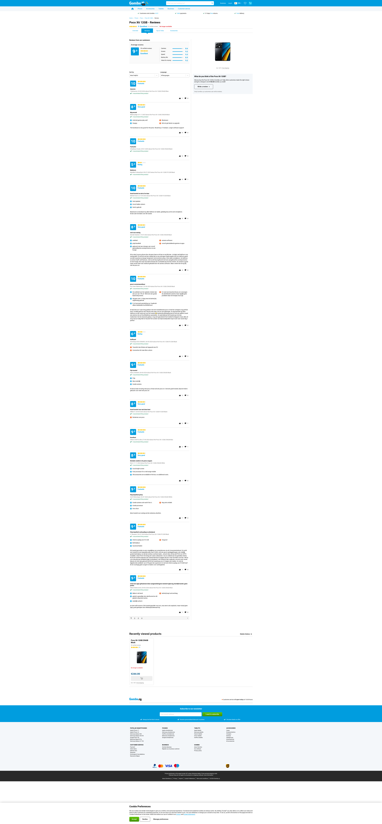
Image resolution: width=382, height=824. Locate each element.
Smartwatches (230, 739)
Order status (133, 749)
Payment (132, 747)
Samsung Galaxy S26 (136, 734)
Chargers (228, 734)
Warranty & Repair (135, 756)
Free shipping (225, 68)
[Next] (187, 618)
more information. (208, 775)
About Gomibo (198, 747)
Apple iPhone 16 (134, 732)
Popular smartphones (138, 728)
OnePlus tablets (198, 737)
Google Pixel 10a (134, 737)
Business (171, 9)
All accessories (230, 741)
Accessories (150, 9)
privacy (178, 814)
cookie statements (189, 814)
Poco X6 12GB (149, 18)
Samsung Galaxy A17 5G (137, 741)
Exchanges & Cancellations (137, 754)
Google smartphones (167, 737)
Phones (165, 728)
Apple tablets (197, 730)
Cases (228, 730)
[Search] (212, 3)
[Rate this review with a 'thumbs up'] (179, 98)
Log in (230, 3)
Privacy (175, 778)
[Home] (132, 8)
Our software (197, 749)
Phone (140, 9)
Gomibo (197, 745)
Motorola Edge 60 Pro (136, 739)
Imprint (181, 778)
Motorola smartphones (168, 735)
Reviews (157, 18)
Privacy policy (198, 750)
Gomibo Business (167, 747)
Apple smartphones (167, 730)
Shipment (132, 752)
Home (131, 18)
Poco (141, 18)
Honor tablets (198, 735)
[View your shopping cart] (250, 3)
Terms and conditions (202, 778)
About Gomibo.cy (167, 778)
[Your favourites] (245, 3)
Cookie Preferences (190, 778)
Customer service (184, 9)
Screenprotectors (230, 732)
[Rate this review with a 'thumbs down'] (185, 98)
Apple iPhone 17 (134, 730)
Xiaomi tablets (198, 734)
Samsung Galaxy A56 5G (137, 735)
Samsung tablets (198, 732)
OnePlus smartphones (168, 734)
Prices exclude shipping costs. (209, 773)
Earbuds (228, 735)
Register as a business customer (170, 749)
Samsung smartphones (168, 732)
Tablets (161, 9)
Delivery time (133, 750)
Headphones (229, 737)
